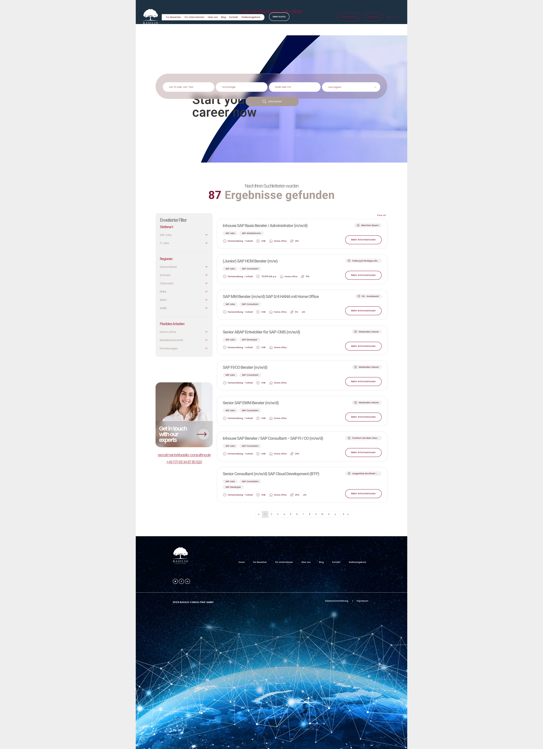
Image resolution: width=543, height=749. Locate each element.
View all (381, 215)
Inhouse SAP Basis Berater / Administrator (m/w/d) (265, 225)
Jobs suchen (275, 101)
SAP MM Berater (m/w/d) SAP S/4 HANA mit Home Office (271, 296)
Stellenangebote (251, 17)
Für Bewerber (173, 17)
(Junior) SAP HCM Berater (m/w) (250, 261)
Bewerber (373, 16)
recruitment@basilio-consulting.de (184, 454)
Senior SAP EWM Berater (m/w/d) (251, 402)
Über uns (213, 17)
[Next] (335, 514)
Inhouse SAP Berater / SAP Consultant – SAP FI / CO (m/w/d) (273, 438)
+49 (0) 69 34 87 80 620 (184, 462)
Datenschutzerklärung (336, 600)
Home (149, 29)
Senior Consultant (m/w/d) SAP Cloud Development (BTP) (271, 473)
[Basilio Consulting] (150, 17)
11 (328, 514)
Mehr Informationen (363, 239)
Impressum (362, 600)
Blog (223, 17)
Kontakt (233, 17)
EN (397, 16)
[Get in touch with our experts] (184, 414)
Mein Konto (279, 16)
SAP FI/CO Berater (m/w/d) (245, 367)
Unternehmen (348, 16)
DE (388, 16)
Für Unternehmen (194, 17)
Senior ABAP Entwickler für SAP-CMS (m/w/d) (261, 331)
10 (322, 514)
